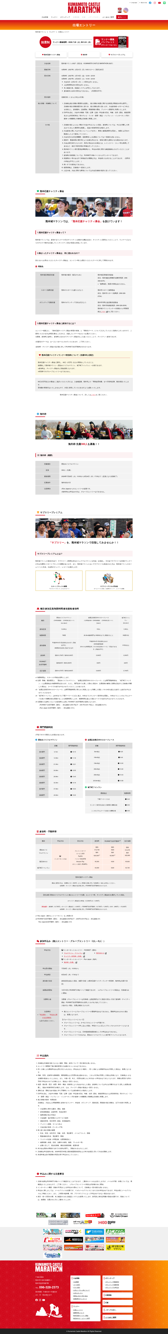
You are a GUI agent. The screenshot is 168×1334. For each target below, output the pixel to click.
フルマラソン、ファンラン (73, 953)
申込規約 (43, 1014)
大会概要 (76, 1282)
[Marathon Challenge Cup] (108, 1222)
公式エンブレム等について (81, 1290)
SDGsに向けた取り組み (80, 1296)
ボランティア (65, 17)
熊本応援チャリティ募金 (52, 55)
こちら (103, 311)
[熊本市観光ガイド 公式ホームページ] (96, 1215)
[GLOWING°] (84, 1222)
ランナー (54, 17)
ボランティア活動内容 (112, 1285)
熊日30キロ (100, 953)
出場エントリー (78, 1310)
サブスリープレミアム (118, 55)
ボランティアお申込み (112, 1287)
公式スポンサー (78, 1293)
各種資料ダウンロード (80, 1299)
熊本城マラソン (40, 32)
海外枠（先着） (69, 962)
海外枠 (85, 55)
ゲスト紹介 (76, 1287)
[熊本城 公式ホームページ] (72, 1215)
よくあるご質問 (108, 17)
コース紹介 (76, 1285)
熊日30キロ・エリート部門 (81, 1318)
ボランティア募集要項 (112, 1282)
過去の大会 (144, 2)
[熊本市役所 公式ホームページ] (47, 1215)
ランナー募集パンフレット (109, 42)
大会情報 (45, 17)
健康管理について (78, 1313)
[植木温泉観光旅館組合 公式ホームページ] (120, 1215)
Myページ (123, 17)
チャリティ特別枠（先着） (73, 956)
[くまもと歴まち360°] (60, 1222)
